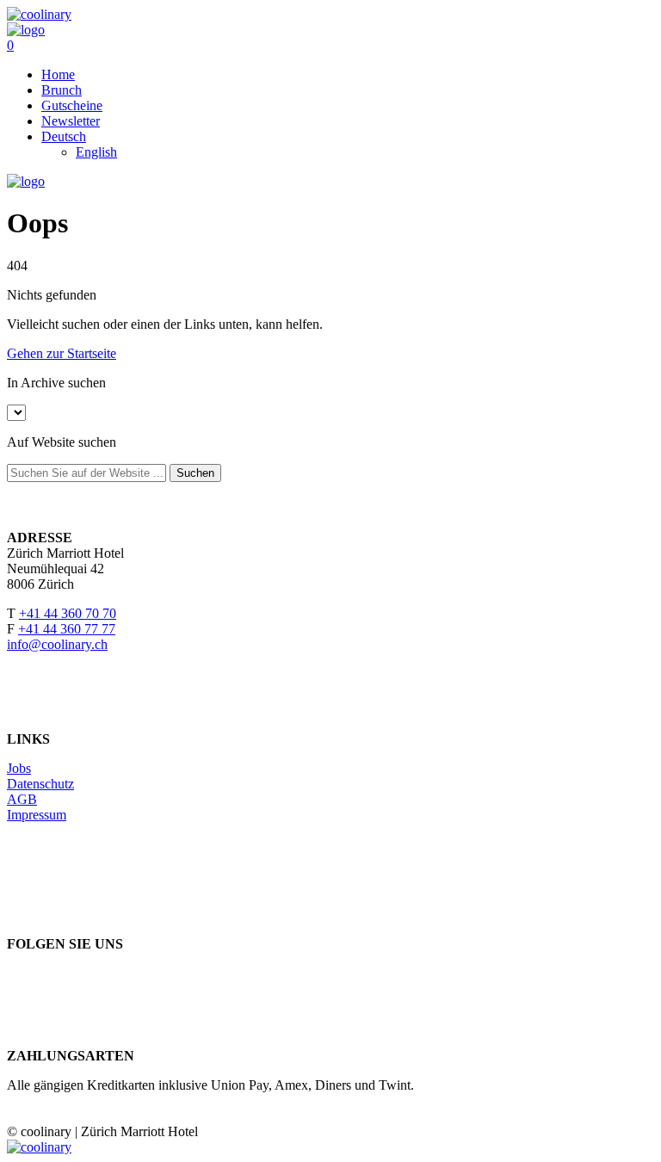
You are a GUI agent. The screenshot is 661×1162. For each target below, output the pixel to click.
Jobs (19, 768)
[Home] (26, 29)
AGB (22, 799)
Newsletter (70, 121)
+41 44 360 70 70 (67, 613)
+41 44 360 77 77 (66, 628)
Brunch (61, 90)
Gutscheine (71, 105)
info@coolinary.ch (57, 644)
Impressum (36, 814)
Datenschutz (40, 783)
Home (58, 74)
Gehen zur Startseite (61, 353)
